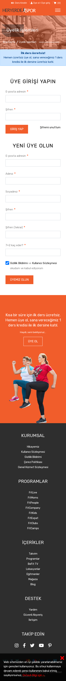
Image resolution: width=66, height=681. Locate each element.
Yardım (33, 609)
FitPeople (33, 502)
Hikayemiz (33, 446)
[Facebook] (24, 645)
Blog (33, 584)
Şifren (11, 109)
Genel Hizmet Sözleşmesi (33, 467)
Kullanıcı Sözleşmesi (44, 263)
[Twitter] (32, 645)
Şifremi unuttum (50, 127)
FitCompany (33, 507)
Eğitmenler (33, 574)
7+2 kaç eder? (16, 245)
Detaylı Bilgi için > (33, 675)
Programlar (33, 558)
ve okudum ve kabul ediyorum (33, 265)
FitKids (33, 513)
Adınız (11, 174)
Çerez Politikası (33, 462)
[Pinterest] (50, 645)
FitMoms (33, 497)
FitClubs (33, 523)
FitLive (33, 492)
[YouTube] (41, 645)
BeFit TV (33, 563)
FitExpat (33, 518)
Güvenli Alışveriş (33, 614)
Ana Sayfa (9, 42)
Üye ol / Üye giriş (41, 3)
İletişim (33, 620)
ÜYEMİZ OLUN (19, 279)
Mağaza (33, 579)
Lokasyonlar (33, 569)
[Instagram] (17, 645)
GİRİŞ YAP (16, 129)
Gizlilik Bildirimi (19, 263)
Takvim (33, 553)
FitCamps (33, 528)
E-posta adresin (17, 91)
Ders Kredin (20, 3)
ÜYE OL (33, 341)
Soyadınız (13, 191)
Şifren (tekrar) (15, 227)
